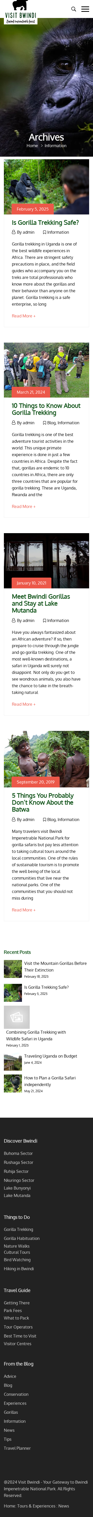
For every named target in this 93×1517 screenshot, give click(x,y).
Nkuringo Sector (19, 1180)
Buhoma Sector (18, 1153)
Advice (10, 1376)
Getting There (17, 1302)
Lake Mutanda (17, 1195)
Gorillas (11, 1412)
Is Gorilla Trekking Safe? (45, 222)
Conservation (16, 1394)
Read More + (24, 315)
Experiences (15, 1403)
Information (58, 232)
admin (28, 232)
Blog (51, 422)
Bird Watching (17, 1259)
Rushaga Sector (18, 1162)
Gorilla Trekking (18, 1229)
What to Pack (16, 1318)
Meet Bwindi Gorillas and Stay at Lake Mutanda (41, 603)
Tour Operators (18, 1327)
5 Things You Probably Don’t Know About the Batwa (43, 802)
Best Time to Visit (20, 1336)
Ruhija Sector (16, 1171)
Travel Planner (17, 1448)
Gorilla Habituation (22, 1238)
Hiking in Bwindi (19, 1268)
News (9, 1430)
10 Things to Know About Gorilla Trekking (46, 408)
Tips (7, 1439)
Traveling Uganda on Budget (50, 1056)
